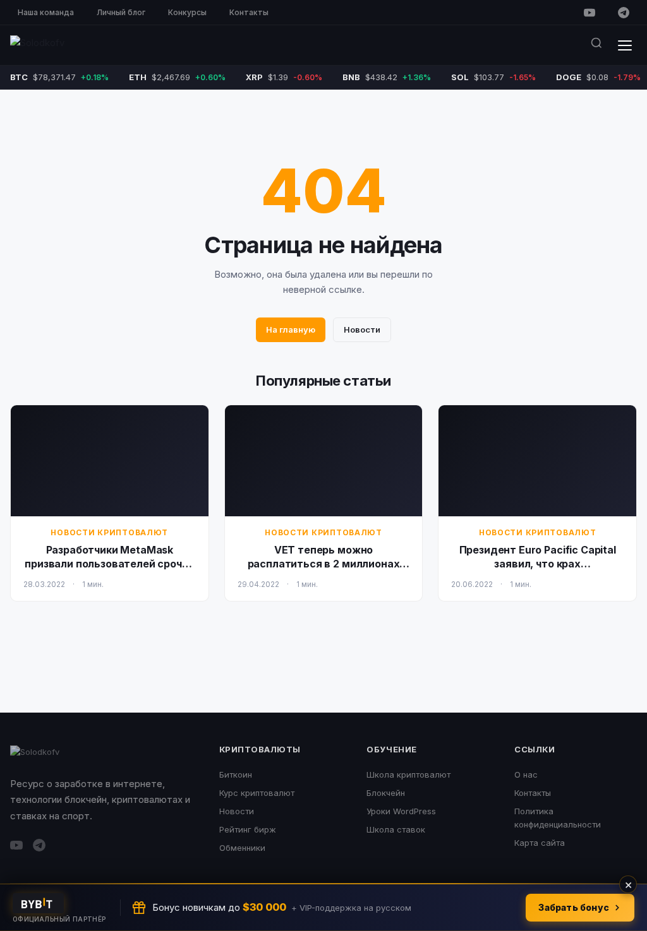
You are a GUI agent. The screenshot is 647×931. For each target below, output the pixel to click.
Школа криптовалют (408, 774)
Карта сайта (539, 843)
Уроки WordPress (401, 811)
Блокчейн (385, 793)
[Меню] (625, 45)
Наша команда (46, 12)
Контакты (249, 12)
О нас (526, 774)
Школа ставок (395, 829)
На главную (290, 329)
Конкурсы (187, 12)
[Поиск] (596, 45)
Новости (362, 329)
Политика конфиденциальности (557, 817)
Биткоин (235, 774)
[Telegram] (623, 12)
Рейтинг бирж (247, 829)
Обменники (242, 848)
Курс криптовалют (256, 793)
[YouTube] (589, 12)
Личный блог (121, 12)
